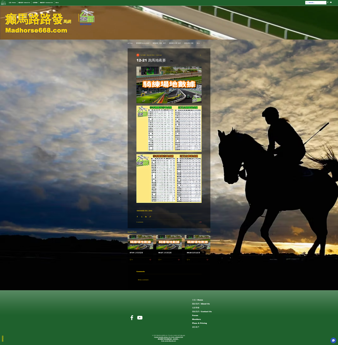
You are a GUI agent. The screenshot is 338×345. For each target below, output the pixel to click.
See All (208, 232)
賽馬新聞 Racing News (142, 43)
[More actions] (200, 55)
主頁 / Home (197, 300)
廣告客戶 (195, 327)
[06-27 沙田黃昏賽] (169, 242)
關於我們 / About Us (201, 304)
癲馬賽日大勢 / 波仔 (175, 43)
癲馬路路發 (34, 18)
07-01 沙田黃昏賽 (136, 253)
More (198, 43)
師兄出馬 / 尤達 (188, 43)
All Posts (130, 43)
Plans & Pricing (199, 323)
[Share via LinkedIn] (146, 216)
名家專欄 (195, 308)
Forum (195, 315)
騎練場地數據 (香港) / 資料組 (144, 210)
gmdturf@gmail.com (170, 341)
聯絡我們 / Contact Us (202, 311)
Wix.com (182, 335)
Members (196, 319)
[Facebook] (328, 2)
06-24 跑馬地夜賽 (193, 253)
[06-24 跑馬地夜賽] (197, 242)
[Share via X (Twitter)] (141, 216)
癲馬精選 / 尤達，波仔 (159, 43)
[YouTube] (331, 2)
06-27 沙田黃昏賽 (165, 253)
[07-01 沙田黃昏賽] (140, 242)
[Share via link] (150, 216)
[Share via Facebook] (137, 216)
